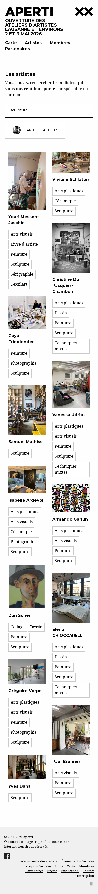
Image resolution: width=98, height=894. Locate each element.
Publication (70, 871)
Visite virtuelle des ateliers (37, 861)
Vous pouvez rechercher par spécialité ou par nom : (46, 88)
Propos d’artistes (38, 866)
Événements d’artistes (77, 861)
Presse (52, 871)
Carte (11, 42)
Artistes (33, 42)
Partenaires (17, 48)
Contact (88, 871)
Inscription (85, 876)
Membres (60, 42)
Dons (59, 866)
